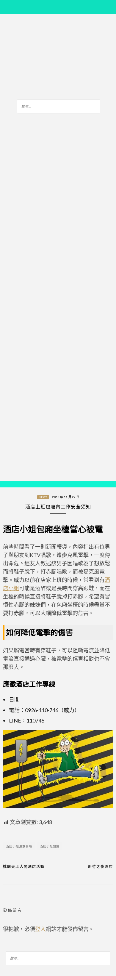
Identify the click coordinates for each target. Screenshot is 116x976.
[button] (9, 484)
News (43, 497)
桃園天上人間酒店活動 (24, 866)
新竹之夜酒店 (100, 866)
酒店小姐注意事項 (19, 846)
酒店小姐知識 (49, 846)
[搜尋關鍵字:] (58, 105)
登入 (40, 929)
